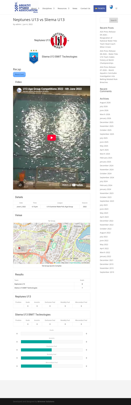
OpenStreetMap (75, 263)
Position (18, 302)
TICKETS (101, 8)
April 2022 (104, 248)
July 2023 (104, 205)
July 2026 (104, 106)
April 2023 (104, 217)
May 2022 (104, 244)
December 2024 (106, 165)
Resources (62, 9)
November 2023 (106, 193)
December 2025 (106, 122)
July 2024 (104, 181)
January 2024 (105, 189)
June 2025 (104, 142)
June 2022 (104, 240)
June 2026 (104, 110)
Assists (37, 302)
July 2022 (104, 236)
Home (25, 9)
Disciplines (47, 9)
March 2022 (105, 252)
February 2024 (106, 185)
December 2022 (106, 221)
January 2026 (105, 118)
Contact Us (85, 9)
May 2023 (104, 213)
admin (18, 24)
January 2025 (105, 161)
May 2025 (104, 146)
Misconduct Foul (81, 302)
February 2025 (106, 158)
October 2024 (105, 173)
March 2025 (105, 154)
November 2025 (106, 126)
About (34, 9)
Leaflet (57, 263)
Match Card (19, 74)
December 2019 (106, 264)
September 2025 (107, 134)
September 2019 (107, 272)
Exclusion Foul (50, 302)
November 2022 (106, 225)
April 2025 (104, 150)
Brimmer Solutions (46, 401)
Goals (28, 302)
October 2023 (105, 197)
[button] (51, 240)
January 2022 (105, 256)
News (75, 9)
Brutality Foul (65, 302)
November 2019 (106, 268)
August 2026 (105, 102)
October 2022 (105, 228)
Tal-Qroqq (51, 221)
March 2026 (105, 114)
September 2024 (107, 177)
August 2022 (105, 232)
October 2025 (105, 130)
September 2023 (107, 201)
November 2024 (106, 169)
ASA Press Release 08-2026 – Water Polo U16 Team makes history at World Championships (109, 57)
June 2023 (104, 209)
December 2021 (106, 260)
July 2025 (104, 138)
